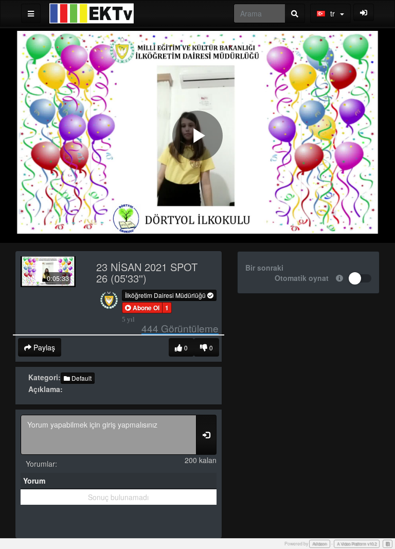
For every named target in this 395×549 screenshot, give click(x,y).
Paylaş (43, 347)
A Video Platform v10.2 (356, 543)
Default (81, 378)
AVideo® (319, 543)
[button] (142, 307)
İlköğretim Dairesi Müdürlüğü (166, 295)
